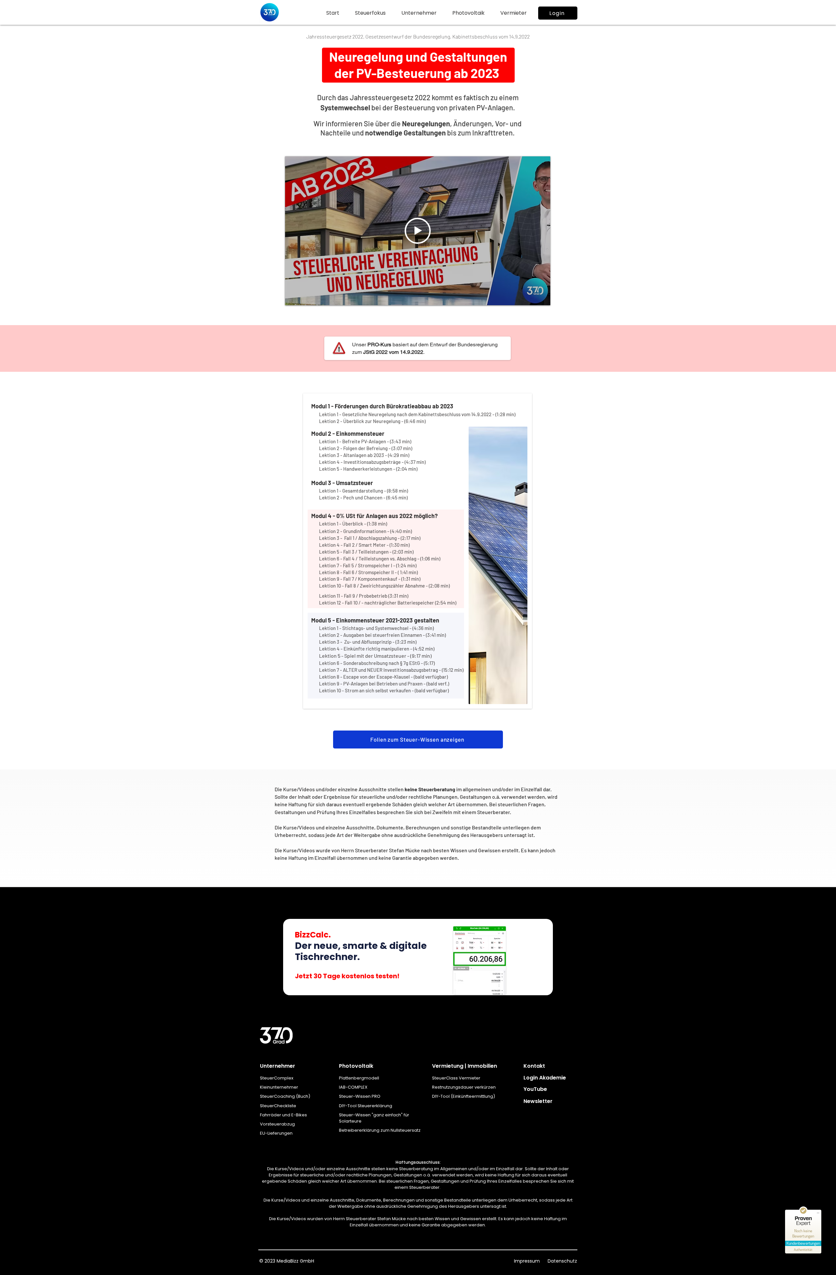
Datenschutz (561, 1261)
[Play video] (418, 231)
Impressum (527, 1261)
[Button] (418, 956)
